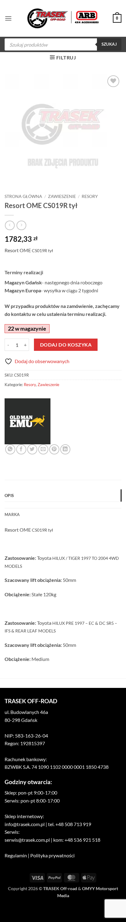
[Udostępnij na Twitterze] (32, 449)
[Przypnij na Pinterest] (54, 449)
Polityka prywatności (52, 855)
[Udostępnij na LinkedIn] (65, 449)
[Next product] (9, 225)
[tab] (63, 505)
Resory (90, 196)
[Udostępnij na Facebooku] (21, 449)
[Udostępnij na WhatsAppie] (10, 449)
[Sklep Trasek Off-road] (63, 18)
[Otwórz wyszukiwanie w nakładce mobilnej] (63, 44)
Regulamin (16, 855)
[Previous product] (21, 225)
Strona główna (23, 196)
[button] (8, 18)
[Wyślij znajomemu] (43, 449)
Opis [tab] (9, 495)
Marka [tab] (12, 514)
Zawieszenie (62, 196)
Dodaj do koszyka (65, 344)
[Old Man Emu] (27, 421)
